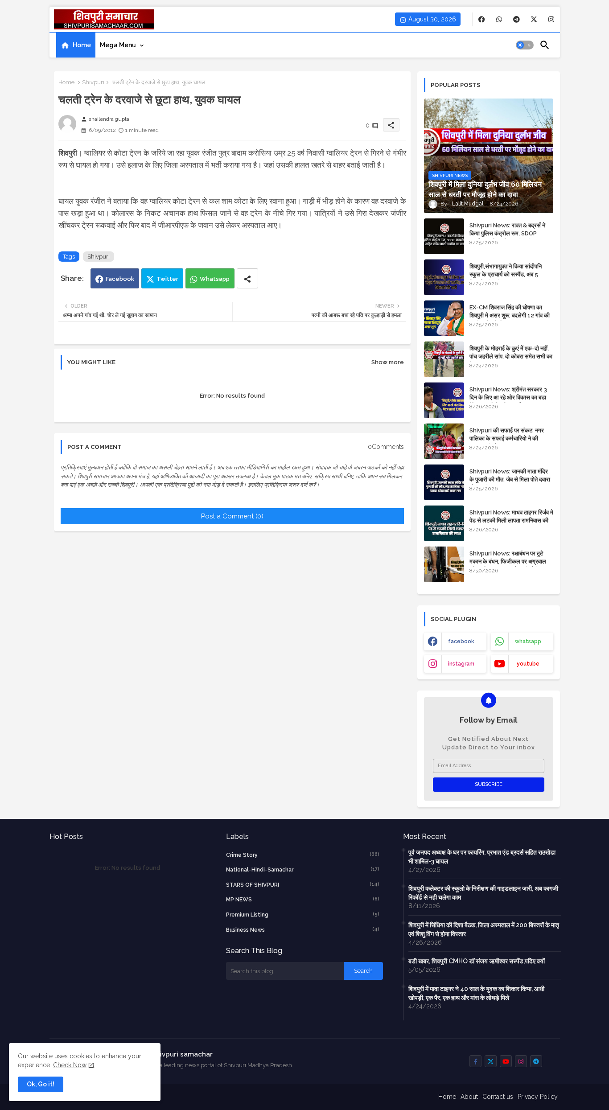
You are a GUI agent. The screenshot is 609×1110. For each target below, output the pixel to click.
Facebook (120, 278)
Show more (387, 362)
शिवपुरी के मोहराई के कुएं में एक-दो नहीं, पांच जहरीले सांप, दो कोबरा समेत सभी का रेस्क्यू (510, 356)
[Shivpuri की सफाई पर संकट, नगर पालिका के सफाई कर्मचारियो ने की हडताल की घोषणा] (444, 441)
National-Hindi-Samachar (302, 869)
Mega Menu (118, 45)
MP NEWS (302, 899)
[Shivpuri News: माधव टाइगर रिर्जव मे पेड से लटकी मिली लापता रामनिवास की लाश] (444, 523)
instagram (461, 664)
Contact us (497, 1096)
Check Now (69, 1065)
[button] (525, 45)
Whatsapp (215, 278)
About (469, 1096)
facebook (461, 641)
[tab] (75, 45)
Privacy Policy (538, 1096)
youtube (528, 664)
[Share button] (247, 278)
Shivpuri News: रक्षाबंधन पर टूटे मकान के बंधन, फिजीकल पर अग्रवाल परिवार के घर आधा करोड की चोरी (507, 561)
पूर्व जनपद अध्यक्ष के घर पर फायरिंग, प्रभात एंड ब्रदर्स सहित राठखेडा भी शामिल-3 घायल (482, 857)
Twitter (167, 278)
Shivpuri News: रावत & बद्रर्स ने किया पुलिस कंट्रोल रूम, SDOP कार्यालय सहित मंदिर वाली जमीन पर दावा (510, 233)
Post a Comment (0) (232, 516)
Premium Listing (302, 914)
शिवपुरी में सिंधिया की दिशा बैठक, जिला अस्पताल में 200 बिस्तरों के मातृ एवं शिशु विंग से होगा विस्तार (483, 929)
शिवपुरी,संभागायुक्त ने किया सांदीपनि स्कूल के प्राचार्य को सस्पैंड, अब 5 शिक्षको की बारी (505, 274)
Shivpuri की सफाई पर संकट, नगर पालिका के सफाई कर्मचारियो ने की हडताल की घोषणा (506, 438)
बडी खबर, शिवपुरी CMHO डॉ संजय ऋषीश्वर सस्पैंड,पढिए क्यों (476, 961)
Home (82, 45)
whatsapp (528, 641)
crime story (302, 854)
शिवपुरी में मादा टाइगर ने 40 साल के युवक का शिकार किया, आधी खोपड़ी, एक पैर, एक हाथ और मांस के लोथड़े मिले (476, 993)
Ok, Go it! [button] (40, 1084)
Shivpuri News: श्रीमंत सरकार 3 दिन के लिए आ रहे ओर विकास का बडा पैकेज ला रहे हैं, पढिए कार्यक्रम (508, 397)
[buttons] (481, 19)
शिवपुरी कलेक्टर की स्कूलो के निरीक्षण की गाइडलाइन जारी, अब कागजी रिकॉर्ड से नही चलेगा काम (483, 893)
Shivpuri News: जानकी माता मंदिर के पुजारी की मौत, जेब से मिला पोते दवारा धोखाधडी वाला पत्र (509, 479)
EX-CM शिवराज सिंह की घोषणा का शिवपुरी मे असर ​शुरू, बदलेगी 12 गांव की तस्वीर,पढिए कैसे (509, 315)
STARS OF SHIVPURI (302, 884)
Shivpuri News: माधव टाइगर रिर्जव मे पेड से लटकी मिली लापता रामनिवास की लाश (511, 520)
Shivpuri (93, 82)
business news (302, 929)
